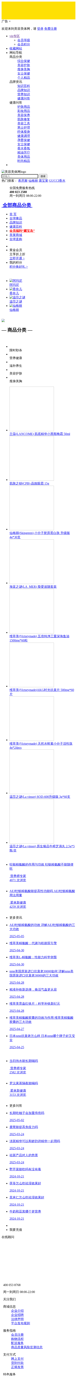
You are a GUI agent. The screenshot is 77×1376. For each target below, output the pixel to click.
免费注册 (50, 28)
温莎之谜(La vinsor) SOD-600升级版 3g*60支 (39, 796)
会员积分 (23, 44)
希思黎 (23, 180)
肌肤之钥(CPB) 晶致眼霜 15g (29, 483)
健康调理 (23, 136)
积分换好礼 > (18, 266)
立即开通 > (17, 258)
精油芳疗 (23, 152)
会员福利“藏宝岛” (22, 230)
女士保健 (23, 73)
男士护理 (23, 127)
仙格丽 (33, 180)
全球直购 (15, 239)
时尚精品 (23, 160)
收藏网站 (15, 48)
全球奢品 (15, 218)
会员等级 (23, 40)
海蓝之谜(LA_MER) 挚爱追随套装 (33, 586)
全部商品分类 (17, 205)
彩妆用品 (23, 111)
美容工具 (23, 123)
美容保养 (23, 115)
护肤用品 (23, 106)
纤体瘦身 (23, 131)
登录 (40, 28)
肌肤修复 (23, 119)
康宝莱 (43, 180)
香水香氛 (23, 148)
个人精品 (23, 77)
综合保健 (23, 61)
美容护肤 (23, 65)
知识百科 (23, 86)
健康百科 (15, 226)
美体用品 (23, 156)
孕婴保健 (23, 140)
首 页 (13, 214)
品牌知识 (23, 90)
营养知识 (23, 94)
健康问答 (23, 98)
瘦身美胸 (23, 69)
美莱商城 (15, 235)
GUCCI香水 (57, 180)
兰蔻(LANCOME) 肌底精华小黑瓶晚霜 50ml (39, 434)
